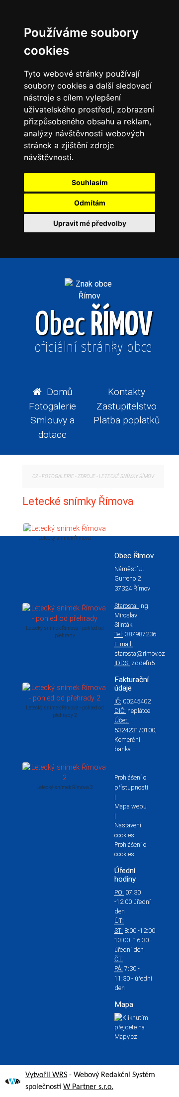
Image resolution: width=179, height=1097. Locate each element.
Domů (60, 392)
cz (35, 476)
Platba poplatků (126, 420)
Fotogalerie (52, 406)
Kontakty (126, 392)
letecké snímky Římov (126, 476)
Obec (94, 332)
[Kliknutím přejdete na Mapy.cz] (135, 1027)
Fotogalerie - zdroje (68, 476)
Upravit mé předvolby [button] (89, 223)
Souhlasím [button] (90, 182)
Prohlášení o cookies (130, 849)
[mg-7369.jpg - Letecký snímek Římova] (64, 528)
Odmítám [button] (89, 203)
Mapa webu (130, 806)
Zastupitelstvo (126, 406)
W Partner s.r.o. (88, 1087)
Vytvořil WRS (46, 1075)
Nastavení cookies (127, 829)
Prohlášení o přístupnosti (131, 782)
